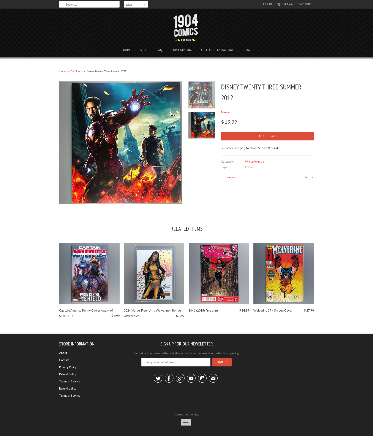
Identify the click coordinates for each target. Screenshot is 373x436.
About (63, 353)
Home (127, 50)
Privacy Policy (68, 367)
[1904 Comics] (186, 29)
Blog (246, 50)
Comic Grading (181, 50)
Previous (231, 177)
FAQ (159, 50)
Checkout (305, 4)
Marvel (225, 112)
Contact (64, 360)
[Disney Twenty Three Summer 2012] (120, 142)
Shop (144, 50)
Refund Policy (67, 374)
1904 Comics (190, 414)
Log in (267, 4)
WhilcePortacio (254, 161)
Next (307, 177)
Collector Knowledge (217, 50)
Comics (249, 167)
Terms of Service (69, 381)
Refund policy (67, 388)
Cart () (287, 4)
